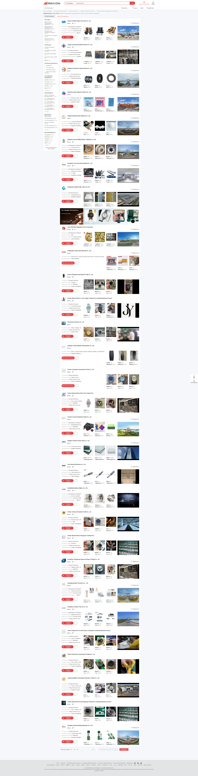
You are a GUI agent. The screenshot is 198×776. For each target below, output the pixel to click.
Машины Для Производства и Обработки (49, 23)
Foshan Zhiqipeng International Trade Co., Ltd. (80, 274)
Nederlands (120, 765)
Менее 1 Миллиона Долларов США (50, 95)
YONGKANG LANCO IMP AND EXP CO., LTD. (79, 251)
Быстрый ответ (50, 67)
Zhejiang (48, 139)
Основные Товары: (66, 28)
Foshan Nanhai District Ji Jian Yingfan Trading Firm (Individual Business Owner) (89, 298)
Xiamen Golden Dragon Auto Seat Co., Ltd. (79, 21)
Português (93, 765)
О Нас (57, 763)
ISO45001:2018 (50, 84)
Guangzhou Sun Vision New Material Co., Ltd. (80, 163)
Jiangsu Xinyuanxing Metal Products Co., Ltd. (80, 44)
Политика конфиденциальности (89, 763)
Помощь (135, 8)
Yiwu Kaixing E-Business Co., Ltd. (76, 464)
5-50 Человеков (50, 118)
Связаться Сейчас (68, 37)
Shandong (48, 137)
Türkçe (134, 765)
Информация (130, 763)
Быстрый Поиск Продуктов (119, 763)
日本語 (73, 765)
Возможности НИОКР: (67, 30)
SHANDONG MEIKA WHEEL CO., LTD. (77, 488)
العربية (115, 765)
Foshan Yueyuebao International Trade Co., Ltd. (80, 369)
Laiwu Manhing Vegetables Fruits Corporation (80, 227)
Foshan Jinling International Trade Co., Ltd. (79, 512)
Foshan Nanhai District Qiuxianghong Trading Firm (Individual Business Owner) (89, 702)
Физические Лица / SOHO (50, 57)
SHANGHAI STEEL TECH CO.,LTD (78, 187)
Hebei (47, 143)
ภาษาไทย (130, 765)
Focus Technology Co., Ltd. (97, 767)
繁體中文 (68, 765)
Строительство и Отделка (50, 36)
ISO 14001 (48, 82)
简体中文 (63, 765)
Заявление (63, 763)
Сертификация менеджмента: (69, 32)
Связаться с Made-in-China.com (105, 763)
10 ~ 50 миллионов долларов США (49, 99)
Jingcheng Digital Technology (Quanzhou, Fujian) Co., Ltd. (83, 678)
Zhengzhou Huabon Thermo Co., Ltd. (77, 607)
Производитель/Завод (50, 51)
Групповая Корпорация (50, 54)
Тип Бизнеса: (65, 26)
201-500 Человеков (50, 125)
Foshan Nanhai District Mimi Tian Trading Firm (80, 393)
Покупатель (124, 8)
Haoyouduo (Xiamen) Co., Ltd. (75, 322)
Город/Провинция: (66, 78)
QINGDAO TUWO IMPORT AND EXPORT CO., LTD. (80, 346)
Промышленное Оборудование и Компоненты (49, 28)
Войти (153, 4)
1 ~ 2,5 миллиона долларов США (49, 105)
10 (71, 749)
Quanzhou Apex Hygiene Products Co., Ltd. (79, 92)
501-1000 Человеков (51, 127)
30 (74, 749)
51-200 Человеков (50, 120)
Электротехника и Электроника (49, 39)
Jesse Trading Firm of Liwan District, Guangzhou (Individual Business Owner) (88, 630)
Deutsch (88, 765)
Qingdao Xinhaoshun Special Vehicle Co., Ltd (79, 68)
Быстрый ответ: (65, 54)
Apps (142, 8)
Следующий (123, 749)
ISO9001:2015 (49, 80)
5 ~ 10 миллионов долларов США (49, 108)
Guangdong (49, 134)
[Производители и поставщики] (51, 3)
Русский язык (105, 765)
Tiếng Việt (140, 765)
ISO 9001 (48, 86)
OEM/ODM (49, 65)
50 (77, 749)
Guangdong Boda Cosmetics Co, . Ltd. (77, 583)
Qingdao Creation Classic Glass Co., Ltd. (78, 440)
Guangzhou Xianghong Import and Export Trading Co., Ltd (83, 559)
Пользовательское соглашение (74, 763)
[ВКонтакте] (135, 763)
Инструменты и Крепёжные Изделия (49, 32)
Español (83, 765)
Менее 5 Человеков (49, 123)
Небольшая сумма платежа (50, 72)
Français (78, 765)
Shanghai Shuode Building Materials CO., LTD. (80, 725)
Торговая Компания (49, 47)
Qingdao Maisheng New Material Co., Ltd (78, 116)
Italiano (98, 765)
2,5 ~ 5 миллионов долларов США (49, 102)
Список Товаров (49, 16)
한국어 (111, 765)
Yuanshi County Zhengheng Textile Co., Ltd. (79, 417)
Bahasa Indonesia (147, 765)
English (57, 765)
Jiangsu (48, 141)
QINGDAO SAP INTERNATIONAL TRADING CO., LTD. (81, 139)
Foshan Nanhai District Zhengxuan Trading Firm (80, 535)
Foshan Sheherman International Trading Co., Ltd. (81, 654)
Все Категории (49, 8)
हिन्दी (125, 765)
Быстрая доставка (50, 69)
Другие (47, 60)
